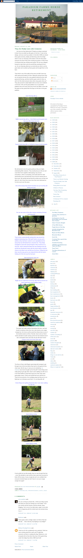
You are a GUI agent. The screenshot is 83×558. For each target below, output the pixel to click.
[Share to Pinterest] (21, 489)
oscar (51, 338)
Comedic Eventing (57, 242)
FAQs (51, 288)
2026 (53, 120)
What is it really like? (55, 367)
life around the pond (55, 320)
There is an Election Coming (60, 179)
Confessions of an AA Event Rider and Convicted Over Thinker (59, 219)
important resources (55, 312)
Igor (51, 310)
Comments (55, 81)
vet (51, 359)
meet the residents (55, 322)
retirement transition (55, 346)
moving (52, 328)
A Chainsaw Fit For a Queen (60, 198)
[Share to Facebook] (20, 489)
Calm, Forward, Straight (58, 222)
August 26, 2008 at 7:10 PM (27, 540)
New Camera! (56, 196)
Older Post (45, 546)
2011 (53, 154)
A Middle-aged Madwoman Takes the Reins (59, 245)
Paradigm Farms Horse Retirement (42, 8)
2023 (53, 127)
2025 (53, 122)
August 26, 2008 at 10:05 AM (28, 513)
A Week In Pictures (58, 187)
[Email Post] (41, 486)
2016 (53, 143)
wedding (52, 363)
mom (51, 326)
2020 (53, 134)
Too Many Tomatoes (57, 212)
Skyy (51, 350)
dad (26, 490)
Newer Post (18, 546)
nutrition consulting (55, 334)
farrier (51, 298)
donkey (52, 284)
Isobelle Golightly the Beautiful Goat (58, 230)
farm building (53, 290)
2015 (53, 145)
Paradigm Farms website (56, 98)
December (56, 163)
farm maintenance (33, 490)
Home (31, 546)
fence (51, 302)
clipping (52, 271)
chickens (52, 269)
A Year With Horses (57, 225)
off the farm (53, 336)
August (55, 173)
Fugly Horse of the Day (58, 227)
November (56, 166)
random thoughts (54, 342)
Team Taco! (55, 248)
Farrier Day (56, 194)
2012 (53, 152)
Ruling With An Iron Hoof (59, 185)
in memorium (53, 314)
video (51, 361)
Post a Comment (19, 544)
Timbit (51, 357)
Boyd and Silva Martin (58, 232)
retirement (53, 344)
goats (41, 490)
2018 (53, 138)
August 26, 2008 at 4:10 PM (27, 524)
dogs (51, 281)
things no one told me (56, 355)
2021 (53, 131)
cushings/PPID (54, 273)
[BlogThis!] (17, 489)
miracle (52, 324)
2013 (53, 150)
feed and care (54, 300)
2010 (53, 157)
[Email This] (15, 489)
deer (51, 277)
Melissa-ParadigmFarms (24, 528)
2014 (53, 147)
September (57, 170)
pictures (52, 340)
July (55, 204)
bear (51, 263)
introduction (53, 316)
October (56, 168)
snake (51, 352)
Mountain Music (56, 235)
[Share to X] (18, 489)
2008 (53, 161)
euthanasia (53, 286)
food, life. (54, 237)
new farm (52, 330)
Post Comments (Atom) (28, 549)
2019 (53, 136)
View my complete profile (57, 91)
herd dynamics (54, 308)
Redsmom (21, 517)
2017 (53, 140)
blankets (52, 265)
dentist (52, 279)
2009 (53, 159)
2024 (53, 124)
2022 (53, 129)
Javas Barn (55, 253)
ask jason (52, 261)
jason (45, 490)
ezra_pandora (22, 499)
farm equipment (54, 292)
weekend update (54, 365)
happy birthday (54, 306)
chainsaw (22, 490)
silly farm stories (54, 348)
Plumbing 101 (56, 201)
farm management (55, 296)
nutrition (52, 332)
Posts (54, 78)
